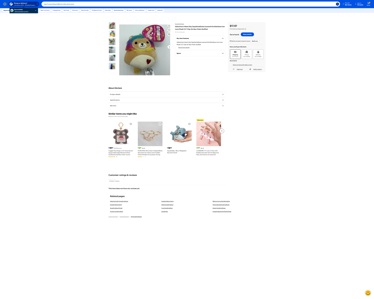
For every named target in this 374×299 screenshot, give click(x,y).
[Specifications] (223, 100)
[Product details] (223, 94)
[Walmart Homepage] (4, 4)
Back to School (45, 10)
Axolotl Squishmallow (116, 211)
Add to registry (257, 69)
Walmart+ (160, 10)
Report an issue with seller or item (242, 65)
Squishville (164, 211)
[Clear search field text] (333, 4)
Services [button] (19, 10)
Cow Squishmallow (167, 208)
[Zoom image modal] (169, 34)
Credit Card (151, 10)
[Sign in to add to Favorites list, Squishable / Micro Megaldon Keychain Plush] (189, 124)
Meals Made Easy (119, 10)
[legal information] (245, 29)
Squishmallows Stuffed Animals (222, 211)
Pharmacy (75, 10)
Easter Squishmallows (219, 208)
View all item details (184, 47)
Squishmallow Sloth (116, 204)
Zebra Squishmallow (167, 204)
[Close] (36, 10)
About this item (115, 88)
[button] (347, 4)
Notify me (255, 41)
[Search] (337, 4)
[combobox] (190, 4)
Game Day (108, 10)
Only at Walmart (140, 10)
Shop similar (247, 34)
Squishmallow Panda (116, 208)
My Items (129, 10)
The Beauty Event (97, 10)
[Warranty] (223, 105)
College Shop (56, 10)
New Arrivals (85, 10)
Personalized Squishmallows (221, 204)
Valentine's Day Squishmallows (119, 201)
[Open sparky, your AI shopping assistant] (368, 293)
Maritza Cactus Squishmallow (221, 201)
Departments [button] (7, 10)
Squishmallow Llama (167, 201)
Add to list (240, 69)
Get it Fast (66, 10)
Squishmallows (179, 24)
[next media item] (169, 47)
